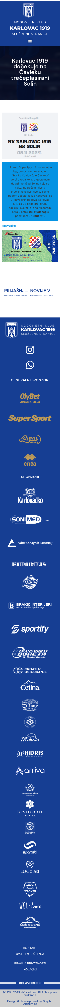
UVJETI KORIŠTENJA (30, 954)
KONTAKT (30, 948)
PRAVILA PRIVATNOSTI (30, 963)
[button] (30, 41)
